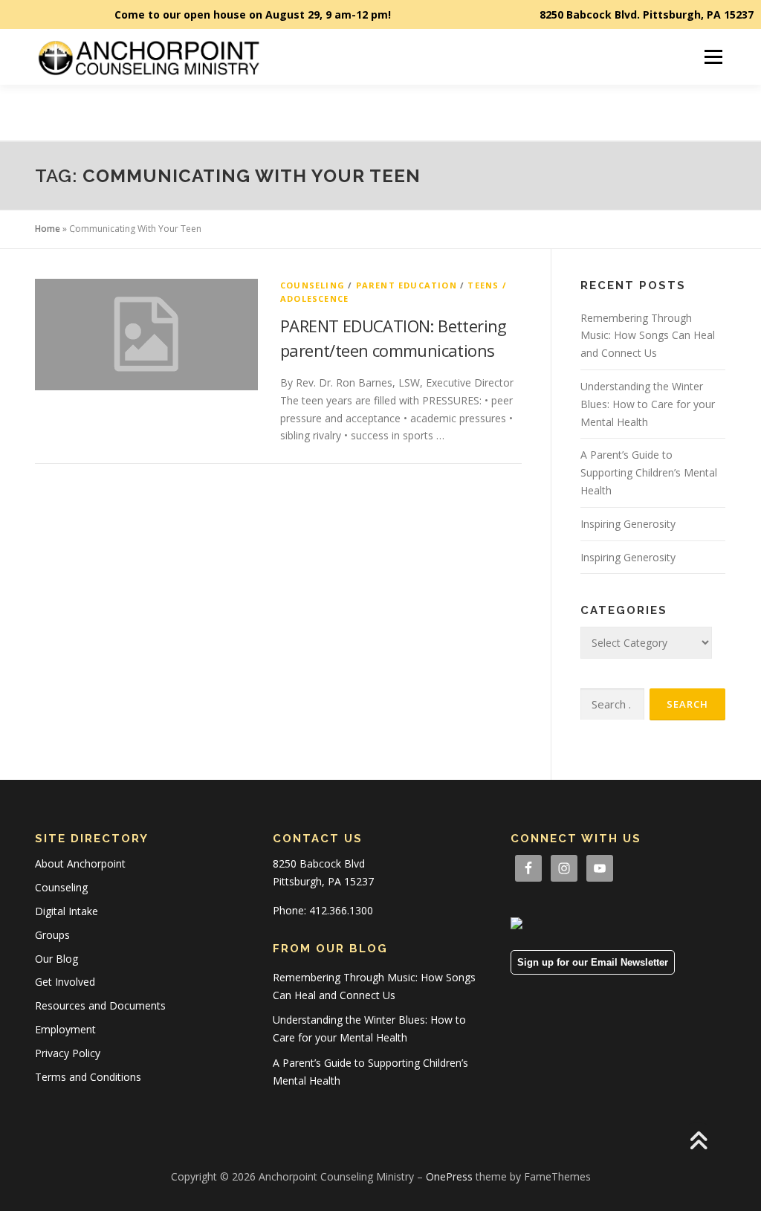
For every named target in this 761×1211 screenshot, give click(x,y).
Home (47, 228)
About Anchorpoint (80, 863)
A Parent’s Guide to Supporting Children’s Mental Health (648, 472)
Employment (65, 1029)
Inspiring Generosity (628, 524)
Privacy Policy (67, 1053)
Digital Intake (66, 911)
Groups (52, 935)
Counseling (312, 285)
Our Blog (56, 959)
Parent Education (406, 285)
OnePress (449, 1176)
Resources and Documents (100, 1005)
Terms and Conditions (88, 1077)
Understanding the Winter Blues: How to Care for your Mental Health (647, 404)
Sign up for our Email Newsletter (592, 962)
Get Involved (65, 982)
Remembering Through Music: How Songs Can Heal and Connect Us (647, 336)
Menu (713, 57)
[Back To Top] (698, 1141)
